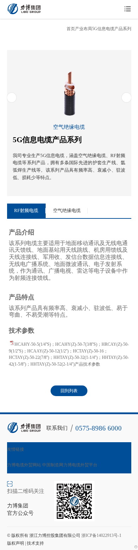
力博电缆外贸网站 (24, 464)
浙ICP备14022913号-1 (101, 535)
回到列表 (69, 390)
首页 (71, 28)
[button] (12, 97)
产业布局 (83, 28)
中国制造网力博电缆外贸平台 (69, 464)
